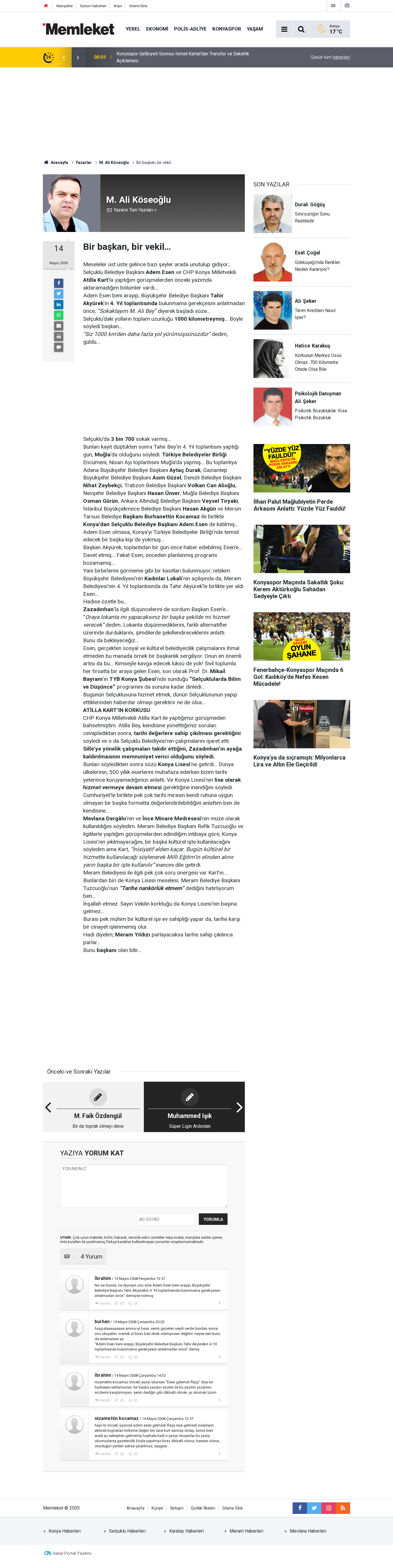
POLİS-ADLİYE (190, 29)
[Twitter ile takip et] (314, 1508)
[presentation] (63, 57)
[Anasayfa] (46, 6)
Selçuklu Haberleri (127, 1531)
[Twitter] (58, 294)
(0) (121, 1304)
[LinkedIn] (58, 304)
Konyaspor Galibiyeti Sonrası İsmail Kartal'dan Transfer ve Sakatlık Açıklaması (183, 57)
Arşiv (118, 6)
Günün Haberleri (93, 6)
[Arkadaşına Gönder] (58, 325)
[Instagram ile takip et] (328, 1508)
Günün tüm (330, 57)
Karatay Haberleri (186, 1531)
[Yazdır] (58, 336)
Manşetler (64, 6)
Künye (157, 1508)
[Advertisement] (196, 110)
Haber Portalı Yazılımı (72, 1553)
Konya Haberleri (65, 1531)
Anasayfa (135, 1508)
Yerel (133, 29)
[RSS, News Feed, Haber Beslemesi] (343, 1508)
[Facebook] (58, 283)
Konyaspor (226, 29)
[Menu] (284, 29)
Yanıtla (105, 1304)
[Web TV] (333, 5)
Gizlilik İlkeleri (203, 1508)
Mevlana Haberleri (308, 1531)
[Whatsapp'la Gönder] (58, 315)
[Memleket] (78, 28)
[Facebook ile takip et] (300, 1508)
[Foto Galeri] (347, 5)
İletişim (177, 1508)
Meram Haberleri (246, 1531)
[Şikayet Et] (219, 1303)
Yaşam (255, 29)
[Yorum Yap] (58, 347)
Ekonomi (157, 29)
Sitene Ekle (138, 6)
